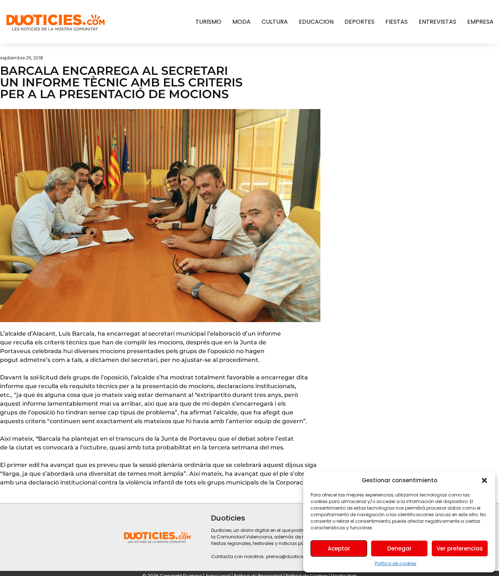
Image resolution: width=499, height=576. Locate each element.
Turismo (208, 22)
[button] (484, 480)
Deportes (359, 22)
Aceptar (339, 548)
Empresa (480, 22)
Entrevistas (437, 22)
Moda (241, 22)
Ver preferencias (460, 548)
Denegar (399, 548)
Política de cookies (395, 563)
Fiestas (396, 22)
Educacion (316, 22)
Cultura (275, 22)
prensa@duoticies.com (292, 556)
